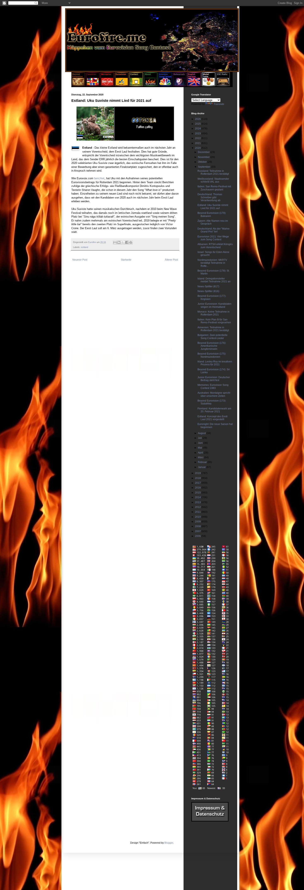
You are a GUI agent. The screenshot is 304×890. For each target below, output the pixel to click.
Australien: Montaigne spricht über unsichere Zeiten (213, 394)
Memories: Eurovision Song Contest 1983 (213, 386)
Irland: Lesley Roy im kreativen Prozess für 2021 (214, 363)
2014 (198, 497)
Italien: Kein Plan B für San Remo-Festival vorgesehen (214, 321)
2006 (198, 536)
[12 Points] (223, 85)
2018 (198, 478)
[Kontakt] (136, 85)
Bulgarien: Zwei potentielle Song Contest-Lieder (212, 336)
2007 (198, 531)
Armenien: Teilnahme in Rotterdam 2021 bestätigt (213, 329)
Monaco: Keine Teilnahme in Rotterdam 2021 (213, 313)
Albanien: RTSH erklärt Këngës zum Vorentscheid (215, 246)
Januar (202, 467)
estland (84, 247)
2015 (198, 492)
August (202, 433)
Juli (200, 438)
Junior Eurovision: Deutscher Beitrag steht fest (213, 379)
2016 (198, 487)
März (201, 457)
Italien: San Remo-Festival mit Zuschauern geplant (214, 188)
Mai (200, 447)
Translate (219, 104)
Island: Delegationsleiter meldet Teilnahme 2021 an (214, 280)
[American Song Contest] (165, 85)
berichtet (99, 178)
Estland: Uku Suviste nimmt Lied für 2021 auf (212, 206)
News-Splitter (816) (208, 291)
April (201, 452)
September (204, 166)
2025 (198, 123)
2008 (198, 526)
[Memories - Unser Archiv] (107, 85)
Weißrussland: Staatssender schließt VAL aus (213, 180)
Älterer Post (171, 259)
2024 (198, 128)
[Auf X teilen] (123, 242)
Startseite (126, 259)
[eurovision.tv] (122, 85)
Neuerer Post (79, 259)
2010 (198, 516)
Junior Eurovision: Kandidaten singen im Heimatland (214, 305)
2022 (198, 138)
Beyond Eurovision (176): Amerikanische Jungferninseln (211, 346)
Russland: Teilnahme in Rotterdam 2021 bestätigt (213, 172)
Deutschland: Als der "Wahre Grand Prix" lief (213, 230)
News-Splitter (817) (208, 286)
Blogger (168, 842)
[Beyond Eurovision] (78, 85)
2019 (198, 473)
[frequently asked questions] (210, 820)
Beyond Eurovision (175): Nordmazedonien (211, 355)
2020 (198, 148)
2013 (198, 502)
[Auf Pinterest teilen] (131, 242)
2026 (198, 119)
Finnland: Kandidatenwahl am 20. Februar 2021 (214, 410)
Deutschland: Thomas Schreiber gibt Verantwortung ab (209, 197)
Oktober (202, 161)
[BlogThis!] (119, 242)
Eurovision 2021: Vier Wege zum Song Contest (213, 238)
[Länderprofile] (93, 85)
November (204, 157)
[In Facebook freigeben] (127, 242)
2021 (198, 143)
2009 (198, 521)
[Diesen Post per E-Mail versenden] (115, 242)
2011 (198, 511)
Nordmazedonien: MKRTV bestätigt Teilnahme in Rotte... (212, 263)
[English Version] (194, 85)
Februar (202, 462)
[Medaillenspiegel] (208, 85)
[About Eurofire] (151, 85)
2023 (198, 133)
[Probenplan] (180, 85)
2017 (198, 482)
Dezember (204, 152)
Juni (200, 442)
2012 (198, 507)
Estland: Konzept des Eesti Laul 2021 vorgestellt (212, 418)
